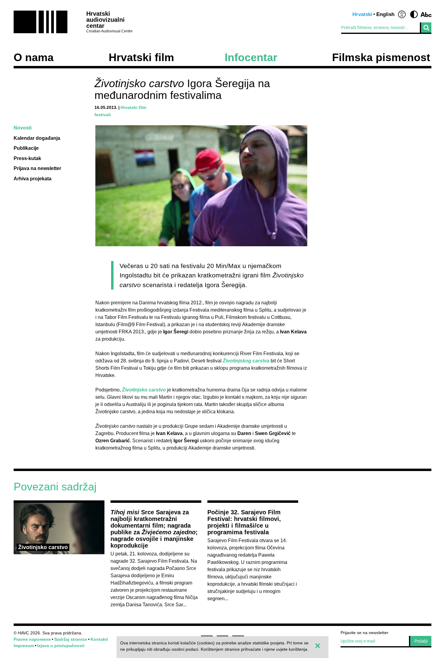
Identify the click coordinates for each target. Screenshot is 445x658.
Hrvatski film (141, 57)
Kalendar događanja (37, 138)
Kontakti (99, 639)
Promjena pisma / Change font (426, 14)
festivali (102, 114)
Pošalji (421, 641)
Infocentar (251, 57)
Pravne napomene (32, 639)
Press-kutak (27, 158)
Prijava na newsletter (37, 168)
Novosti (22, 127)
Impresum (24, 645)
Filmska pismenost (381, 57)
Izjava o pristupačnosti (60, 645)
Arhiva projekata (32, 178)
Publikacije (26, 148)
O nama (34, 57)
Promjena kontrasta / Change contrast (414, 14)
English (385, 14)
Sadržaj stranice (70, 639)
